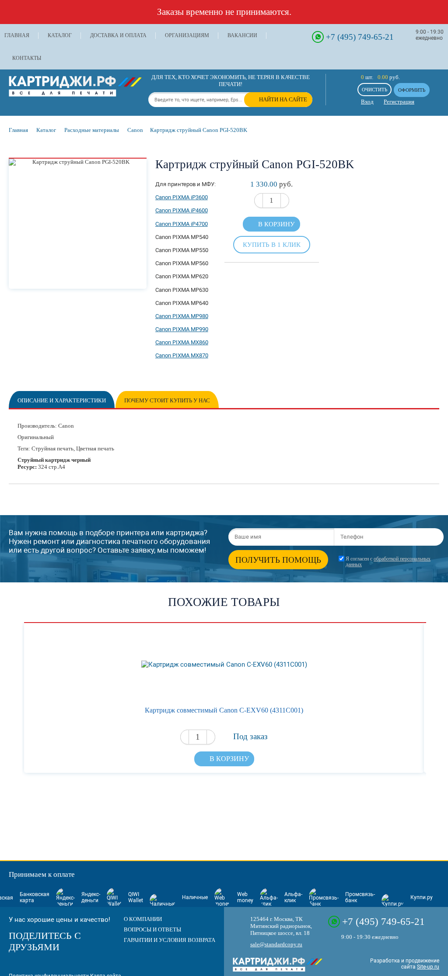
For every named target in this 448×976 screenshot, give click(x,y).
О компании (143, 919)
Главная (16, 35)
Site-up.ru (428, 967)
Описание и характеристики (62, 400)
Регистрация (399, 101)
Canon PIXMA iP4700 (181, 224)
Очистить (374, 89)
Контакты (26, 58)
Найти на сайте (283, 99)
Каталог (60, 35)
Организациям (187, 35)
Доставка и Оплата (118, 35)
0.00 (383, 77)
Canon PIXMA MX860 (181, 342)
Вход (367, 101)
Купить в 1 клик (272, 244)
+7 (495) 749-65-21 (360, 37)
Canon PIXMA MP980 (181, 316)
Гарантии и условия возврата (169, 940)
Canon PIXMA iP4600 (181, 210)
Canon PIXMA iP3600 (181, 197)
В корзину (276, 224)
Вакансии (242, 35)
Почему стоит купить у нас (167, 400)
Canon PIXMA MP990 (181, 329)
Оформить (411, 90)
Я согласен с (388, 562)
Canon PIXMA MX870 (181, 355)
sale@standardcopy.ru (276, 944)
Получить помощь (278, 559)
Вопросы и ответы (152, 929)
